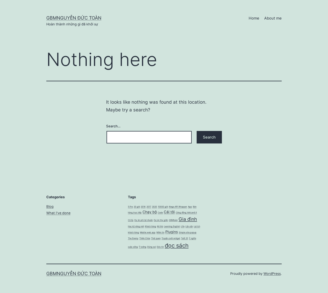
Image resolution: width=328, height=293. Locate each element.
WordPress (272, 274)
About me (273, 18)
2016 (143, 206)
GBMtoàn (173, 220)
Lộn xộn (189, 226)
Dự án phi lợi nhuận (143, 220)
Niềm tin (160, 232)
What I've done (58, 213)
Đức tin (160, 247)
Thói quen (156, 238)
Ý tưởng (142, 247)
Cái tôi (169, 212)
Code (160, 212)
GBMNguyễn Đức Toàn (73, 18)
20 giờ (137, 206)
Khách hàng (150, 226)
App (190, 206)
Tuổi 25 (184, 238)
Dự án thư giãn (161, 220)
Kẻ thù (160, 226)
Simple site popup (187, 232)
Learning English (172, 226)
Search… (113, 126)
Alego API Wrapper (178, 206)
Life (182, 226)
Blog (50, 206)
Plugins (171, 232)
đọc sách (176, 245)
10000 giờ (163, 206)
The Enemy (133, 238)
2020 (154, 206)
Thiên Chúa (144, 238)
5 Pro (130, 206)
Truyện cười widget (171, 238)
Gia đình (188, 219)
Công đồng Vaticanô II (186, 212)
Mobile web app (147, 232)
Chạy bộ (150, 212)
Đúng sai (151, 247)
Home (254, 18)
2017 (149, 206)
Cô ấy (130, 220)
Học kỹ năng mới (136, 226)
